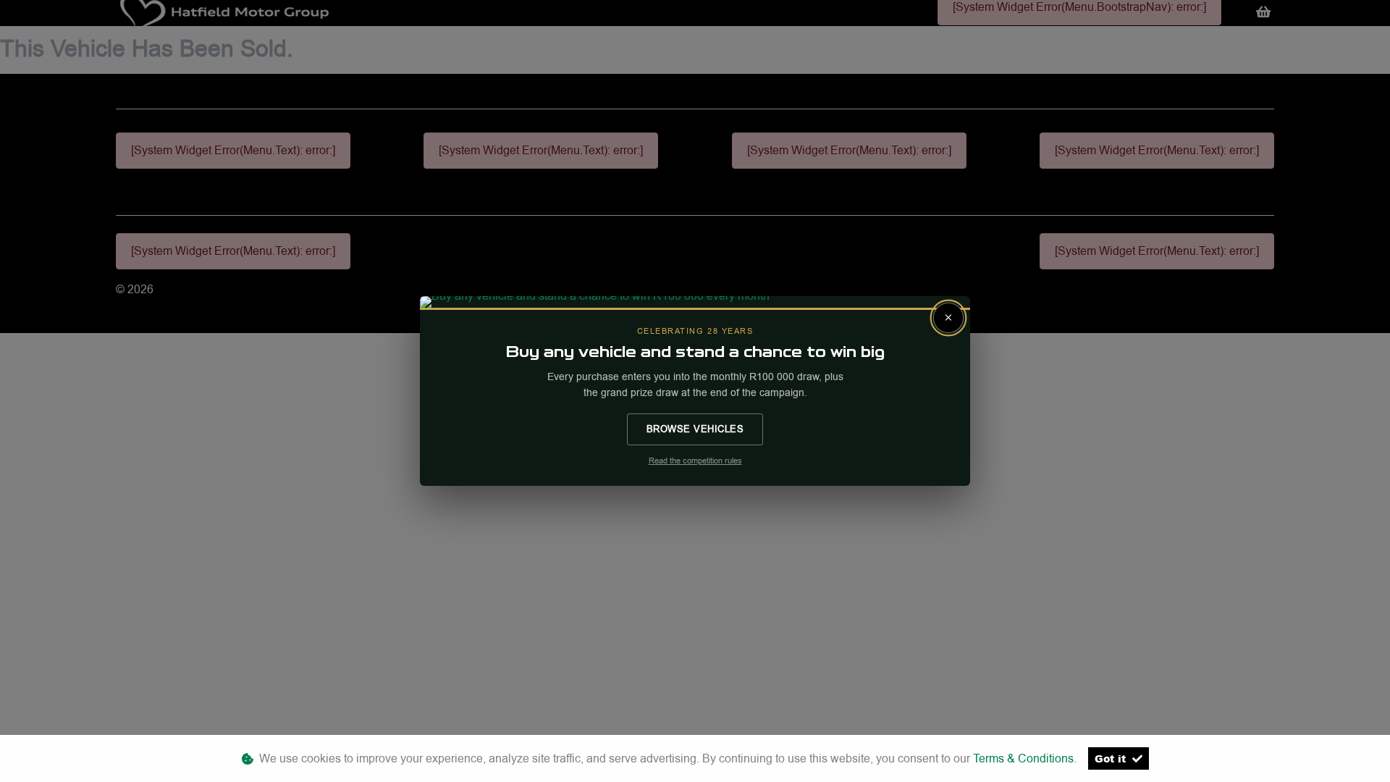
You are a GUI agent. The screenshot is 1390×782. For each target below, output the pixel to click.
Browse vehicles (695, 428)
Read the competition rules (695, 460)
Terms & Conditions (1023, 758)
